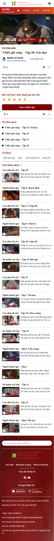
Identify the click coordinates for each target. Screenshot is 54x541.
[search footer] (5, 443)
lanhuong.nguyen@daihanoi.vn (16, 60)
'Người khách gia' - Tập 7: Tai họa (19, 295)
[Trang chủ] (18, 10)
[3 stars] (14, 99)
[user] (49, 3)
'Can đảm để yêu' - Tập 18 (15, 170)
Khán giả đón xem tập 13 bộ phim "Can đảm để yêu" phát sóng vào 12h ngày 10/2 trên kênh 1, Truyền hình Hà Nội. (35, 408)
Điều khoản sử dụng (23, 465)
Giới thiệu (9, 465)
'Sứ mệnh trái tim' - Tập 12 (15, 384)
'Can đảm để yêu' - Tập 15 (15, 277)
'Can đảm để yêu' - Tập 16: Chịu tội (19, 241)
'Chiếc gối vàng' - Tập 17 (17, 139)
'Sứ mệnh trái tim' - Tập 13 (15, 331)
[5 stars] (25, 99)
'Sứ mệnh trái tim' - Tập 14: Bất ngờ (20, 259)
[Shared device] (44, 67)
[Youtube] (29, 478)
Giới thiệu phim (9, 48)
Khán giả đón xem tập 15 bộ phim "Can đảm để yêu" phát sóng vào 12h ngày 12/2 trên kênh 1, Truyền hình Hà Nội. (35, 283)
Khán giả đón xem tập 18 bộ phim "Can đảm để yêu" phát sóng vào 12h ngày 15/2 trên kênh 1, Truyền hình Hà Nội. (35, 176)
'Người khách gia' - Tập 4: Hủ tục (18, 420)
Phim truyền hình (32, 158)
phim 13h (46, 158)
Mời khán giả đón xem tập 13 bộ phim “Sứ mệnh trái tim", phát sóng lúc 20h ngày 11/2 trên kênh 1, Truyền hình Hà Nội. (35, 336)
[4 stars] (19, 99)
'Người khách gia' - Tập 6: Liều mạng (20, 348)
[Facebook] (25, 478)
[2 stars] (9, 99)
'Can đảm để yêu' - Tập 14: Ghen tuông (21, 313)
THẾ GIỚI (46, 11)
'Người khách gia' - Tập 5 (14, 366)
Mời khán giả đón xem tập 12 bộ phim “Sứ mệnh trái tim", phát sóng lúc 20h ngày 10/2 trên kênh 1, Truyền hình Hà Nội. (35, 390)
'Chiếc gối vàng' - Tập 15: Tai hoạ (21, 127)
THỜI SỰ (26, 11)
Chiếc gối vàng (9, 158)
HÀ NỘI (36, 11)
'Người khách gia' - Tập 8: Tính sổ (19, 223)
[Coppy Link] (49, 67)
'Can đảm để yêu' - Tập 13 (15, 402)
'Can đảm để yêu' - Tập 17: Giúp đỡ (19, 206)
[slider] (27, 36)
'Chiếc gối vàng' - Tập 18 (17, 145)
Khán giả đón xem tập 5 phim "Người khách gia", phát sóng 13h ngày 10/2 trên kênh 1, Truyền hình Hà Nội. (34, 372)
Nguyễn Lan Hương (15, 58)
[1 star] (4, 99)
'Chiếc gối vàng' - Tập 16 (17, 133)
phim (20, 158)
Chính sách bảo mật (40, 465)
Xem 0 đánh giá (27, 107)
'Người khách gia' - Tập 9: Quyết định (20, 188)
